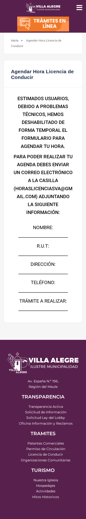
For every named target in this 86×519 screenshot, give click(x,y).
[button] (79, 7)
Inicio (14, 40)
